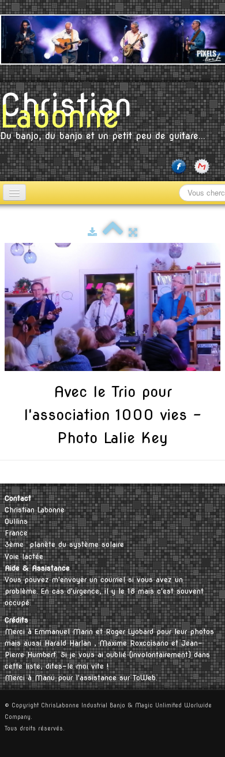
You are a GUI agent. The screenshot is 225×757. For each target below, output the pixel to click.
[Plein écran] (133, 232)
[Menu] (14, 192)
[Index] (113, 232)
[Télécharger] (92, 232)
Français (201, 471)
